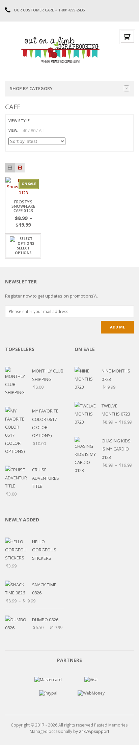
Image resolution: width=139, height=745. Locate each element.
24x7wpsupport (94, 731)
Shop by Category (31, 88)
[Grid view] (10, 167)
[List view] (20, 167)
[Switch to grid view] (36, 121)
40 (25, 130)
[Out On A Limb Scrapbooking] (60, 50)
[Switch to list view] (44, 121)
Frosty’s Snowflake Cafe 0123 (23, 206)
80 (33, 130)
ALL (42, 130)
